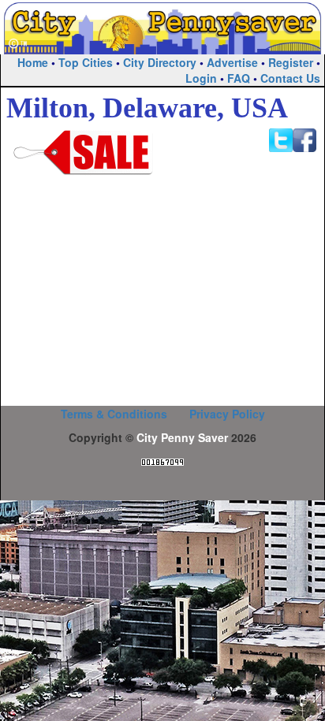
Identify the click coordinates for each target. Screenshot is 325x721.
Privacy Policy (227, 414)
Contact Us (290, 78)
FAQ (238, 78)
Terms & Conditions (114, 414)
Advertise (232, 62)
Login (201, 78)
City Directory (159, 62)
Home (32, 62)
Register (290, 62)
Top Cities (85, 62)
